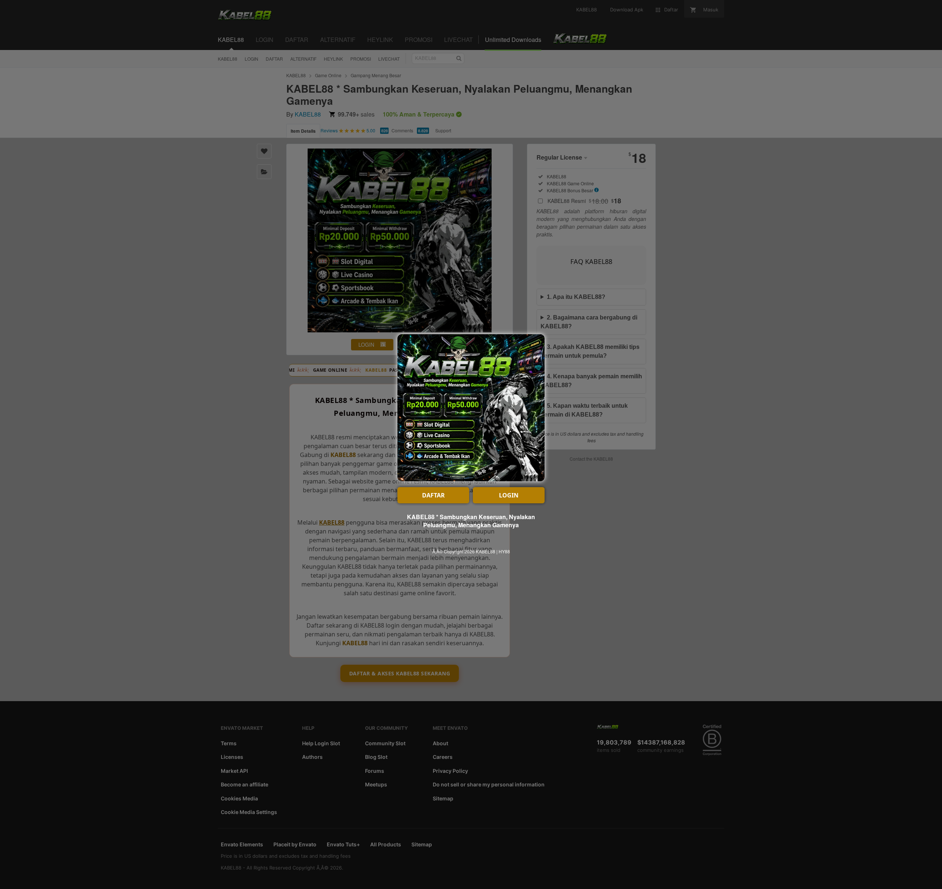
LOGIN (508, 495)
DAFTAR (433, 495)
